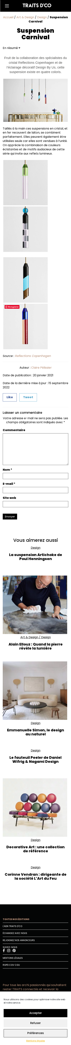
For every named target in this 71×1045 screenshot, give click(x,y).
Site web (9, 498)
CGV (11, 964)
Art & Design (25, 17)
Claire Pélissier (41, 368)
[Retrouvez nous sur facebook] (4, 951)
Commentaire (14, 430)
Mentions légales (35, 1040)
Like (10, 397)
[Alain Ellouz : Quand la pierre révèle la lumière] (35, 605)
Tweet (28, 397)
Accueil (8, 17)
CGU (17, 964)
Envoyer (10, 516)
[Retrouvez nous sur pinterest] (14, 951)
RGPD (6, 964)
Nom (7, 470)
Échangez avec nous (15, 933)
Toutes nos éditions (16, 919)
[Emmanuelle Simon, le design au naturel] (35, 690)
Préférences (35, 1033)
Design (42, 17)
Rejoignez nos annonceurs (19, 940)
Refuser (35, 1023)
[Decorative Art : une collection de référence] (35, 807)
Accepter (35, 1013)
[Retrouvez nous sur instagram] (9, 951)
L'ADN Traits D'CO (12, 926)
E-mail (9, 484)
